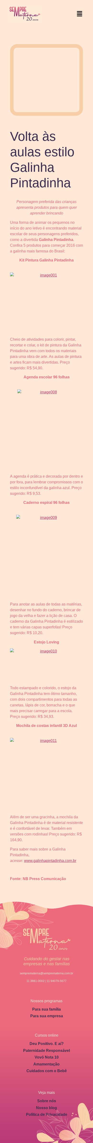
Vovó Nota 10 (47, 1057)
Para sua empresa (46, 1016)
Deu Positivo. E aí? (47, 1044)
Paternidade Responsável (46, 1051)
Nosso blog (46, 1108)
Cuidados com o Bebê (46, 1071)
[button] (79, 14)
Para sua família (46, 1009)
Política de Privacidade (46, 1114)
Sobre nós (46, 1101)
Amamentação (46, 1064)
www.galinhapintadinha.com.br (50, 861)
